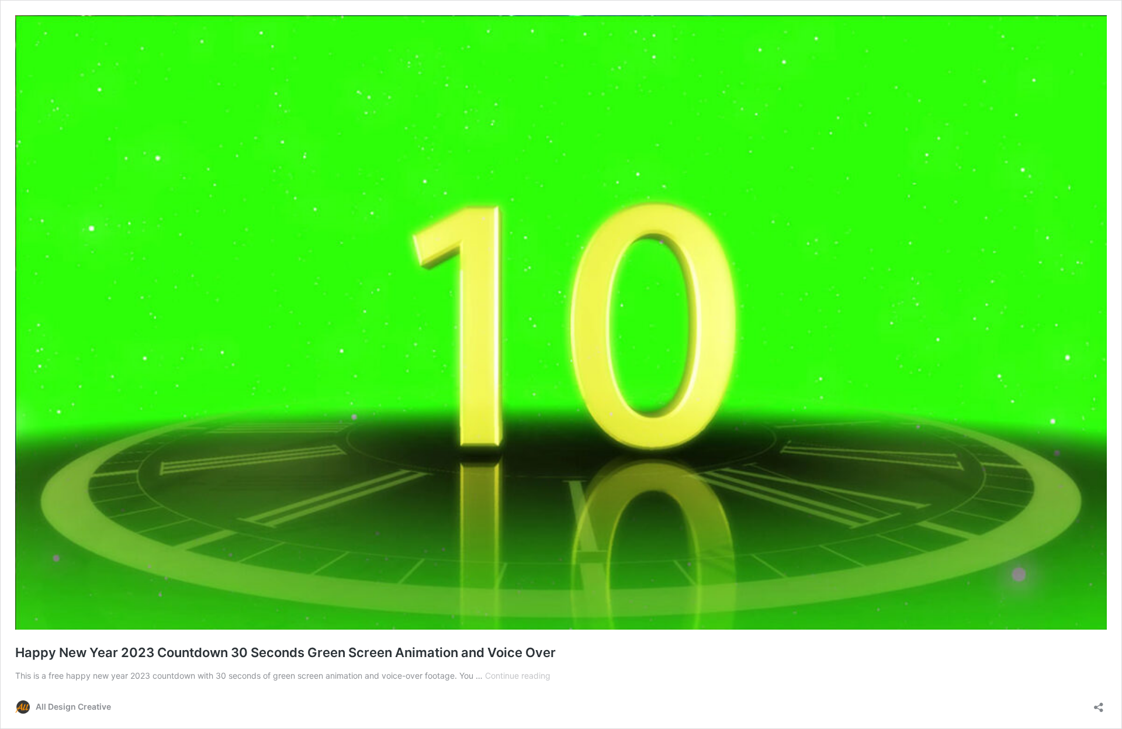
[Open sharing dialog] (1098, 704)
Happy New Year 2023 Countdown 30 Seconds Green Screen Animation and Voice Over (285, 652)
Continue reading (517, 675)
